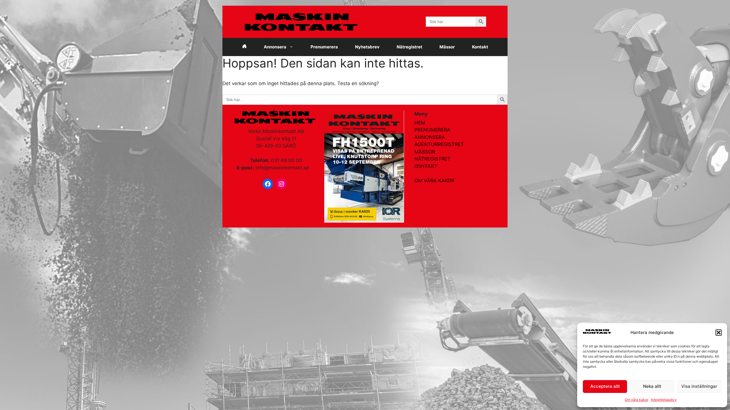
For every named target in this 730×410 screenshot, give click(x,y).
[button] (718, 332)
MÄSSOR (424, 152)
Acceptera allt (605, 386)
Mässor (447, 47)
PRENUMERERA (432, 130)
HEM (419, 123)
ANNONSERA (429, 137)
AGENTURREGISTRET (439, 144)
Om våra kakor (636, 399)
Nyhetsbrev (367, 47)
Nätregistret (409, 47)
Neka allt (652, 386)
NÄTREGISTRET (432, 159)
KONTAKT (425, 166)
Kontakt (480, 47)
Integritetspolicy (664, 399)
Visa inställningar (699, 386)
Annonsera (275, 47)
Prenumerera (324, 47)
